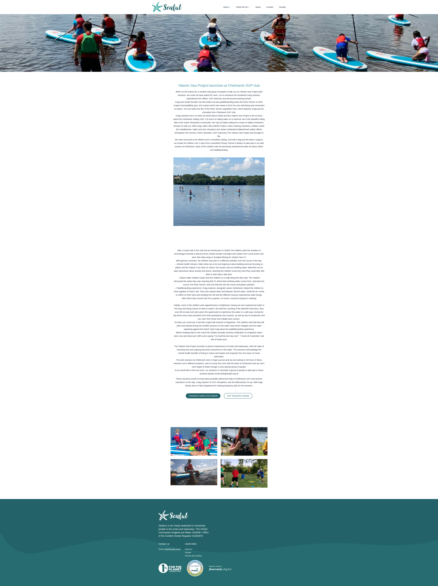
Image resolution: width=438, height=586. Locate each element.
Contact (269, 7)
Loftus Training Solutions (238, 126)
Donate (282, 7)
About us (188, 549)
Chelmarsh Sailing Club (193, 119)
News (258, 7)
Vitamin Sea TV (239, 257)
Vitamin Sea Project (240, 116)
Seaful (220, 116)
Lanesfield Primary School (222, 143)
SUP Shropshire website (238, 396)
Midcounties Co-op (243, 382)
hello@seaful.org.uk (229, 374)
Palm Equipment (206, 386)
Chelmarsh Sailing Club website (203, 396)
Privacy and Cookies (193, 556)
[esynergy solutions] (167, 7)
